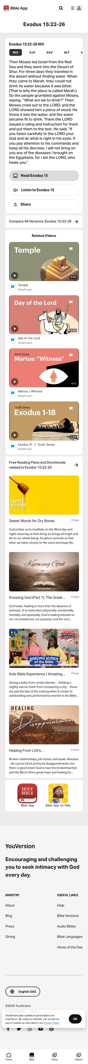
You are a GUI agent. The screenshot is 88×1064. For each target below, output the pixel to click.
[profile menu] (75, 8)
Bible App (27, 805)
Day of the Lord (33, 338)
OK (75, 1019)
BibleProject (25, 289)
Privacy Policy (51, 1022)
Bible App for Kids (58, 805)
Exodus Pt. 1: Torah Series (40, 444)
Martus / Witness (33, 391)
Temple (27, 285)
